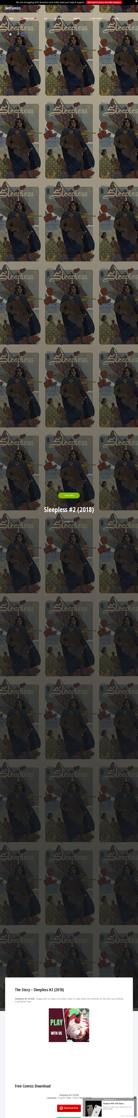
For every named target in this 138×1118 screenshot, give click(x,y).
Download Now (71, 1108)
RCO (45, 18)
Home (11, 18)
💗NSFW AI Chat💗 (28, 18)
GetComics (13, 8)
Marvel (77, 18)
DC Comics (59, 18)
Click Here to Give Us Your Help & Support (104, 2)
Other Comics (96, 18)
